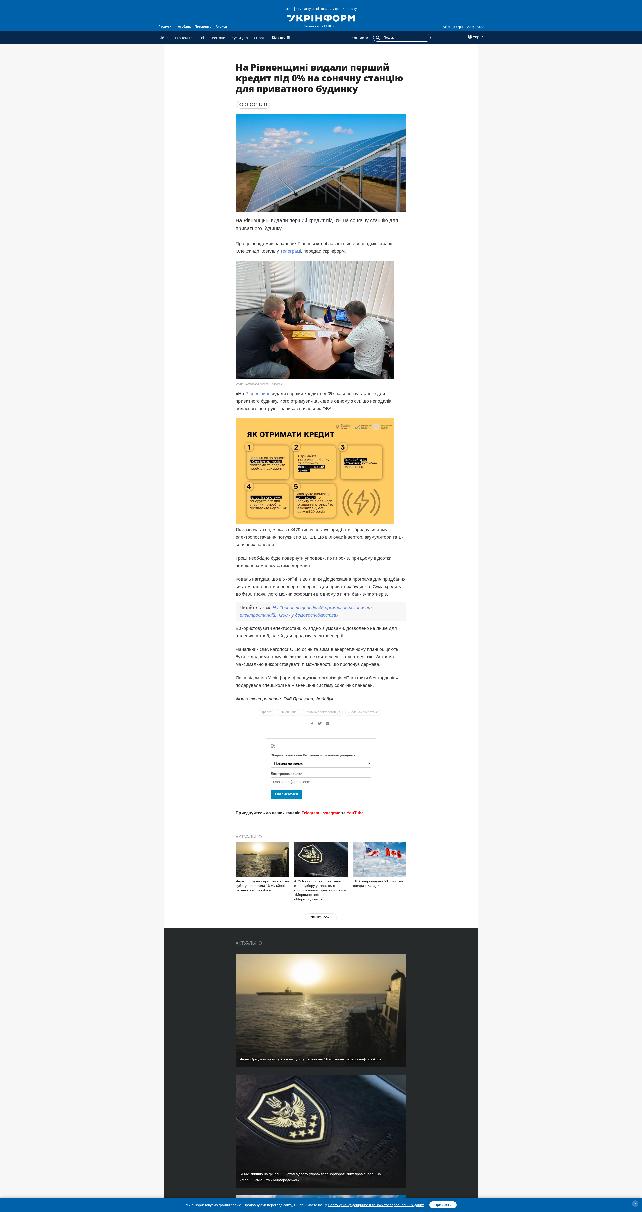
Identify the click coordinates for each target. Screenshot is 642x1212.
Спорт (259, 37)
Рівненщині (257, 393)
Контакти (360, 37)
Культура (240, 37)
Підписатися (286, 794)
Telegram (310, 813)
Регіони (218, 37)
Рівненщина (288, 712)
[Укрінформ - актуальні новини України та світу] (321, 17)
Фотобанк (183, 26)
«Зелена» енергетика (363, 712)
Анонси (221, 26)
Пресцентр (203, 26)
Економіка (184, 37)
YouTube (355, 813)
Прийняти (443, 1205)
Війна (163, 37)
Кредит (266, 712)
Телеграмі (290, 251)
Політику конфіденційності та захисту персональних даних (376, 1205)
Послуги (165, 26)
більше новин (321, 917)
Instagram (330, 813)
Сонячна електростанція (322, 712)
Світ (202, 37)
